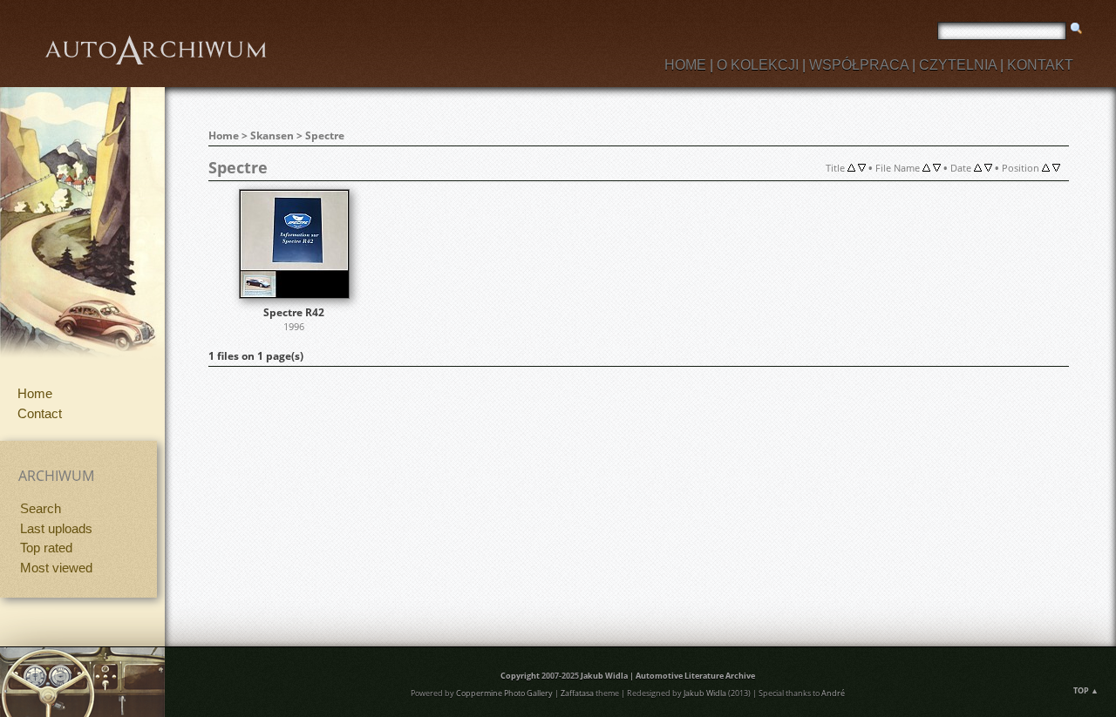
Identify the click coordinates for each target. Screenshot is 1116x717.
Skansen (272, 135)
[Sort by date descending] (988, 167)
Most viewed (56, 567)
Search (40, 508)
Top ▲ (1086, 690)
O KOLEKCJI (758, 64)
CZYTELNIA (958, 64)
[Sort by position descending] (1056, 167)
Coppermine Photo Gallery (504, 693)
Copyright (520, 675)
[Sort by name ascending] (926, 167)
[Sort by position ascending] (1046, 167)
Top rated (46, 547)
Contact (39, 413)
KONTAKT (1040, 64)
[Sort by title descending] (862, 167)
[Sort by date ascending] (978, 167)
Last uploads (56, 528)
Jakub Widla (604, 675)
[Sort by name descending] (937, 167)
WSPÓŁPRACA (858, 64)
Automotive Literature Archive (695, 675)
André (833, 693)
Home (34, 393)
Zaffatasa (577, 693)
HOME (685, 64)
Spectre (324, 135)
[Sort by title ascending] (851, 167)
